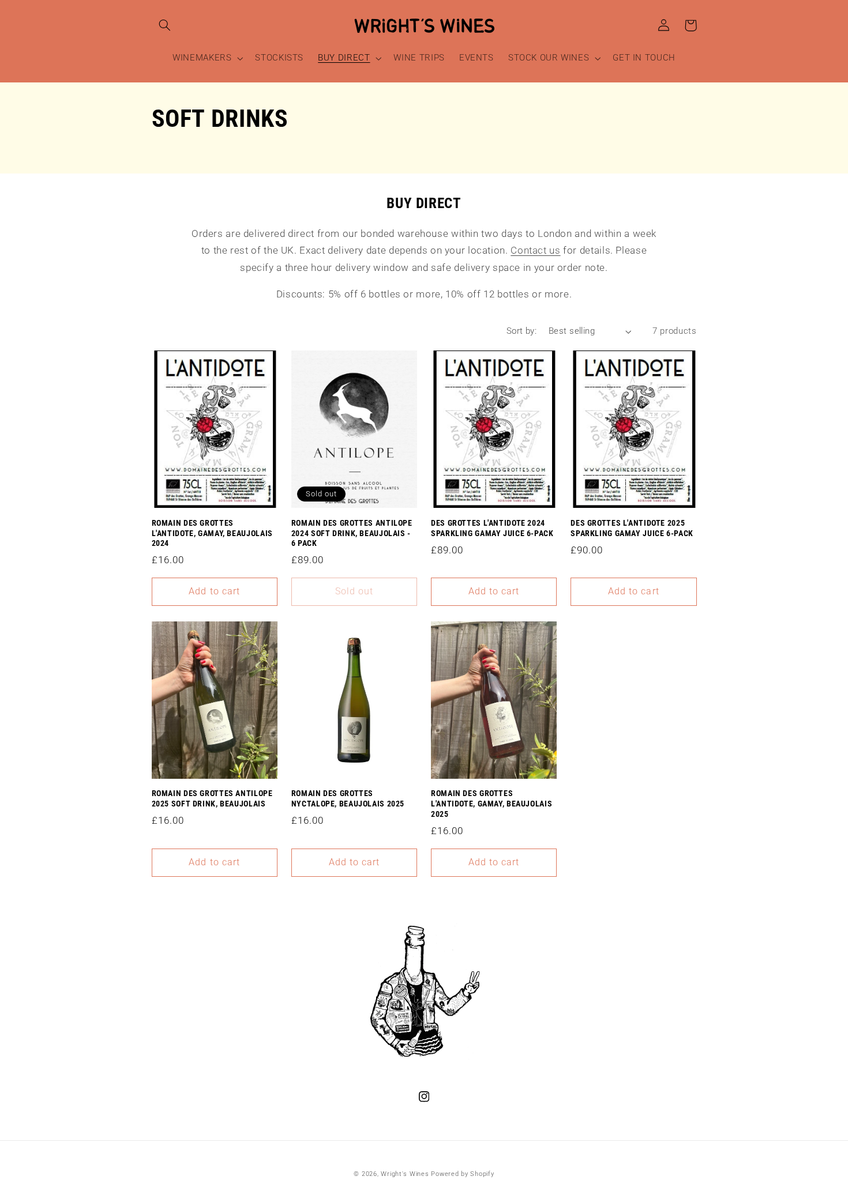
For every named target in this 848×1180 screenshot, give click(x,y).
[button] (165, 25)
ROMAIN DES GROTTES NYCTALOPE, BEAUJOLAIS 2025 (347, 798)
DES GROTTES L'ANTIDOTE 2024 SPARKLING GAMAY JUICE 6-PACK (492, 528)
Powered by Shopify (462, 1174)
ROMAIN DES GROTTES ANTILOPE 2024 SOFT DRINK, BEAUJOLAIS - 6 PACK (351, 533)
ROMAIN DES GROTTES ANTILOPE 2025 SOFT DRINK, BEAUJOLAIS (212, 798)
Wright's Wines (405, 1174)
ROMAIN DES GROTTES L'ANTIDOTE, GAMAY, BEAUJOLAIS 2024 (212, 533)
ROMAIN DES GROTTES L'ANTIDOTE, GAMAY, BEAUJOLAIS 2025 (491, 804)
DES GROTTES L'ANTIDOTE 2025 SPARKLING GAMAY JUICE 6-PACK (632, 528)
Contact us (535, 250)
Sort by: (521, 331)
